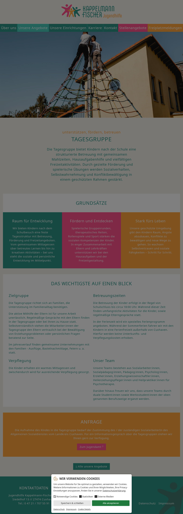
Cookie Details (84, 509)
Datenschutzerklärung (114, 490)
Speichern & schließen (72, 503)
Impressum (71, 509)
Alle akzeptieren (111, 503)
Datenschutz (59, 509)
